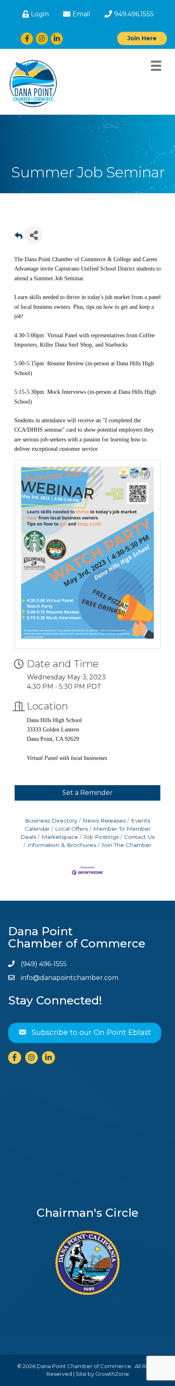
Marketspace (60, 837)
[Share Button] (33, 235)
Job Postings (101, 837)
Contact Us (139, 837)
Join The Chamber (126, 845)
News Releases (104, 820)
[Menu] (156, 65)
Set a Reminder (87, 793)
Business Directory (51, 820)
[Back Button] (18, 237)
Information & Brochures (61, 845)
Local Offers (71, 828)
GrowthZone (112, 1374)
